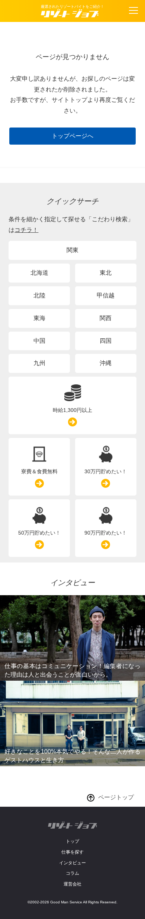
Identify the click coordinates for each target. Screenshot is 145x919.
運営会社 (72, 884)
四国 (106, 341)
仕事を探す (72, 852)
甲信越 (106, 295)
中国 (39, 341)
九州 (39, 363)
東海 (39, 318)
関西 (106, 318)
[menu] (133, 10)
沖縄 (106, 363)
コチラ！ (26, 230)
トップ (72, 841)
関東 (72, 250)
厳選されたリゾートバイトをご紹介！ (72, 6)
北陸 (39, 295)
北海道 (39, 273)
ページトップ (116, 797)
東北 (106, 273)
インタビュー (72, 862)
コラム (72, 873)
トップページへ (72, 136)
